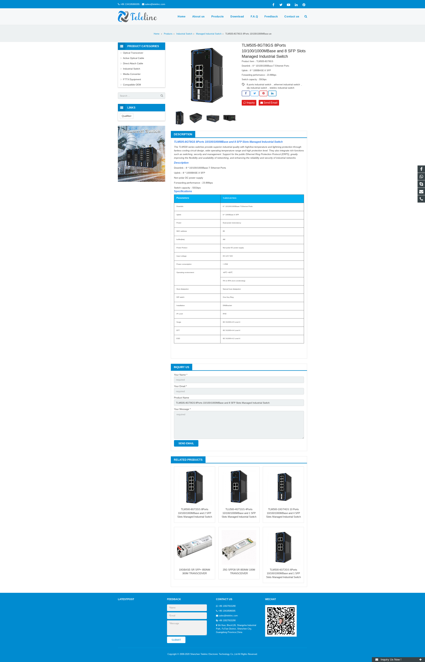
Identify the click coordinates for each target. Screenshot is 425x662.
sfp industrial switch (257, 87)
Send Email (270, 102)
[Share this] (246, 93)
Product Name (181, 397)
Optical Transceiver (133, 52)
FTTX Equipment (132, 79)
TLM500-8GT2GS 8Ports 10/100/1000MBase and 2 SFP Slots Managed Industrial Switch (194, 513)
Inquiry (250, 102)
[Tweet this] (255, 93)
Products (168, 34)
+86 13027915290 (227, 606)
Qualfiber (126, 116)
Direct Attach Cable (133, 63)
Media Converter (132, 74)
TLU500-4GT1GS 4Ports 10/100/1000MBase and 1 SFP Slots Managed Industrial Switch (239, 513)
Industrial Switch (184, 34)
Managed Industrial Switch (208, 34)
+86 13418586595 (130, 4)
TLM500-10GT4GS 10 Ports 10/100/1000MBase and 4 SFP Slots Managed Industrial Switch (283, 513)
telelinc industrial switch (282, 87)
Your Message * (182, 409)
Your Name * (180, 374)
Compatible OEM (132, 84)
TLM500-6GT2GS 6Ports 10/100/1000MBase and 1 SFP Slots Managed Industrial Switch (283, 573)
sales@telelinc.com (155, 4)
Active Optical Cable (133, 58)
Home (156, 34)
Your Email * (180, 386)
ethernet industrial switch (287, 84)
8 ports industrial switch (259, 84)
